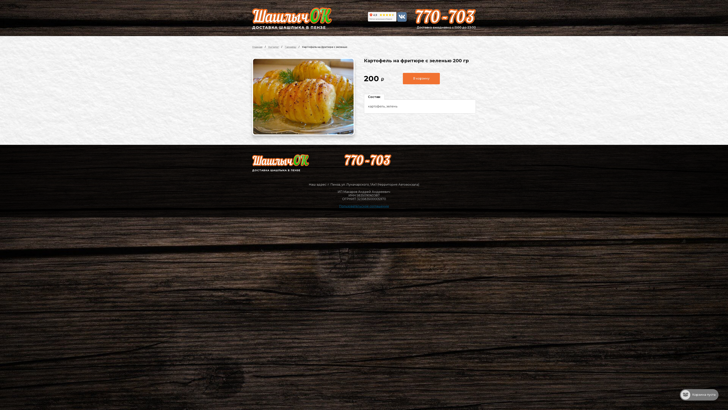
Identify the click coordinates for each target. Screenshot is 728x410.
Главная (257, 47)
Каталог (273, 47)
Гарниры (290, 47)
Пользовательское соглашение (364, 206)
